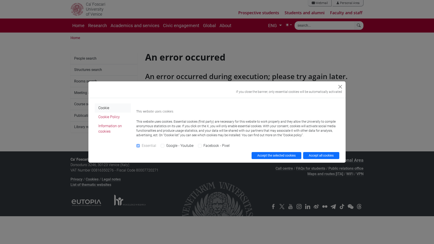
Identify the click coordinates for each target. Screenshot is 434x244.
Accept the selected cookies (276, 155)
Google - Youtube (179, 145)
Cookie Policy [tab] (109, 117)
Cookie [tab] (103, 108)
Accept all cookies (321, 155)
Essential (149, 145)
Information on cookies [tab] (110, 129)
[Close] (340, 86)
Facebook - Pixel (216, 145)
